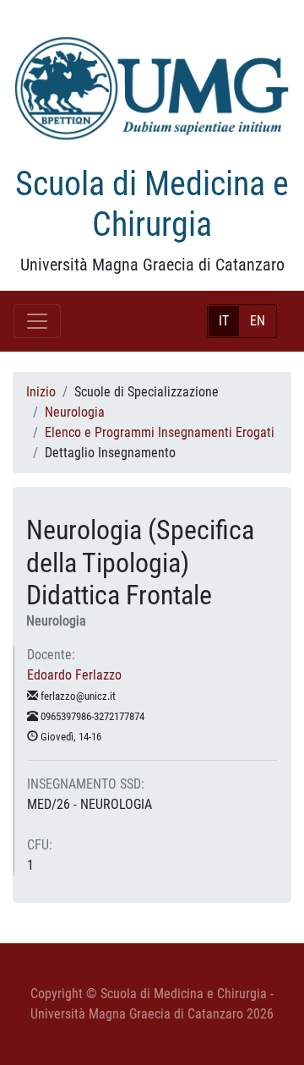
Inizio (41, 392)
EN (257, 321)
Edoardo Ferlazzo (74, 675)
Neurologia (75, 412)
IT (224, 321)
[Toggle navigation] (37, 321)
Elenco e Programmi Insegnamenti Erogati (159, 432)
